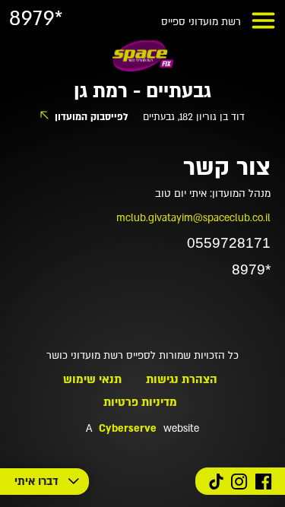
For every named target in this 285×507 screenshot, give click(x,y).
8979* (36, 19)
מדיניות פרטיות (140, 402)
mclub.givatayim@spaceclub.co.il (193, 218)
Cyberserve (128, 429)
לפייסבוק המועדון (91, 117)
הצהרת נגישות (181, 379)
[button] (263, 20)
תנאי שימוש (92, 379)
